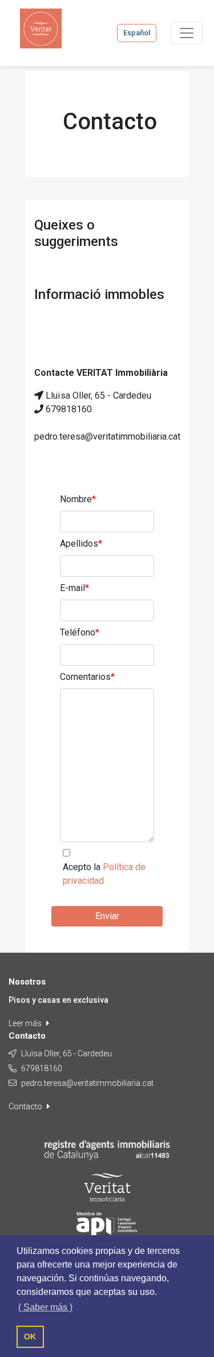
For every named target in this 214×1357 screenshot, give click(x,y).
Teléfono (79, 632)
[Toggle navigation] (187, 33)
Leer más (26, 1023)
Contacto (26, 1106)
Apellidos (81, 543)
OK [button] (30, 1336)
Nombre (78, 499)
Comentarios (87, 676)
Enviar (107, 916)
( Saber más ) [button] (45, 1307)
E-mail (74, 588)
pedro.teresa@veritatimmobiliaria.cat (87, 1083)
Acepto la (104, 874)
